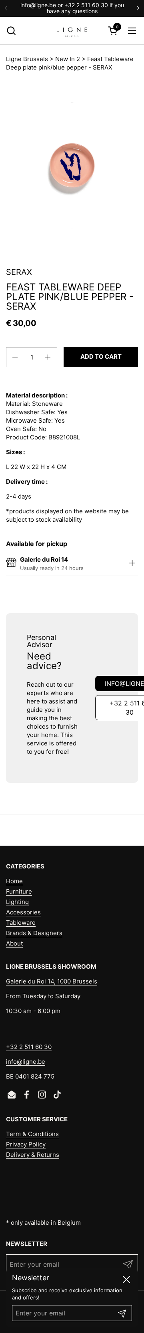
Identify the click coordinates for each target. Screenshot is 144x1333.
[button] (11, 31)
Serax (19, 272)
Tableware (21, 922)
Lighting (17, 902)
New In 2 (67, 59)
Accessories (23, 912)
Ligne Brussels (27, 59)
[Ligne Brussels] (72, 31)
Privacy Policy (26, 1144)
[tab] (132, 563)
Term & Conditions (32, 1134)
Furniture (19, 891)
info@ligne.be (25, 1061)
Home (14, 881)
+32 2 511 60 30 (29, 1047)
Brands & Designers (34, 933)
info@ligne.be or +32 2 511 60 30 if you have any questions (72, 8)
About (14, 943)
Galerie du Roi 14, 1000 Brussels (51, 981)
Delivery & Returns (32, 1154)
